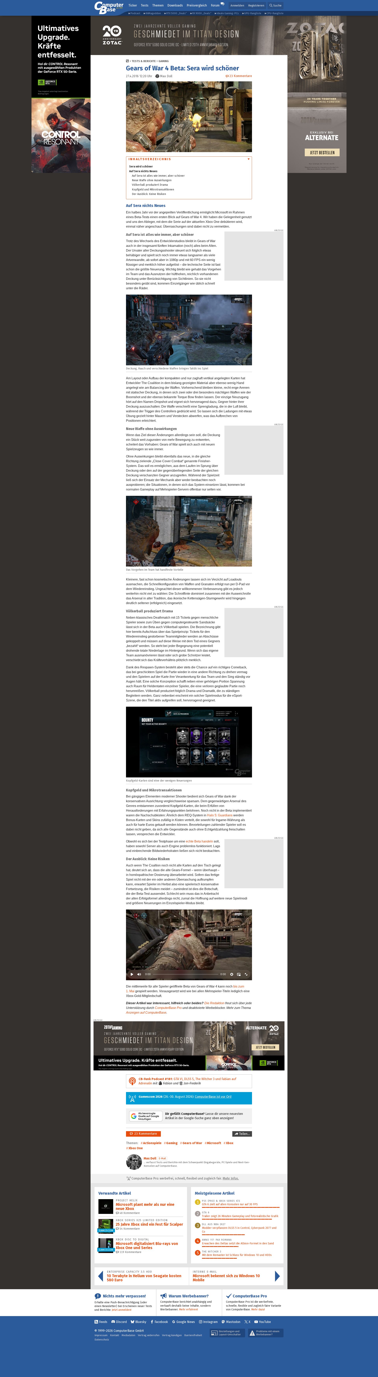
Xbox (229, 1143)
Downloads (175, 5)
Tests (144, 5)
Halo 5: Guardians (220, 815)
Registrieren (256, 5)
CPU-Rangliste (275, 13)
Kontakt (114, 1335)
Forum (215, 5)
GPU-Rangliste (252, 13)
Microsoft (214, 1143)
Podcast (135, 13)
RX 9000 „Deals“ (201, 13)
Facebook (161, 1322)
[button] (276, 5)
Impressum (100, 1335)
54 (129, 1228)
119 (130, 1252)
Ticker (132, 5)
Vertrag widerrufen (148, 1335)
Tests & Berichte (144, 61)
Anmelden (237, 5)
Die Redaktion (214, 1003)
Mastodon (233, 1322)
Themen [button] (158, 5)
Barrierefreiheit (193, 1335)
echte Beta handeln (199, 841)
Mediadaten (128, 1335)
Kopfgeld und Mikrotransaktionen (153, 189)
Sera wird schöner (141, 166)
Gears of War (192, 1143)
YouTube (265, 1322)
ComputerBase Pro (168, 1008)
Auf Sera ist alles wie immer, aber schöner (158, 175)
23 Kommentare (145, 1133)
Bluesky (140, 1322)
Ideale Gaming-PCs (228, 13)
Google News (185, 1322)
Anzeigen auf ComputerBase (146, 1012)
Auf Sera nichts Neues (143, 171)
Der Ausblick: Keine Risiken (149, 194)
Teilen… (244, 1134)
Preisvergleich (197, 5)
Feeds (103, 1322)
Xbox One (136, 1148)
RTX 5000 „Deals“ (176, 13)
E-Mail (162, 1158)
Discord (121, 1322)
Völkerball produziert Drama (150, 184)
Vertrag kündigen (172, 1335)
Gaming (163, 61)
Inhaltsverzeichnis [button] (150, 159)
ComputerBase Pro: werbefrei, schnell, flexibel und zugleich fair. (185, 1178)
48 (129, 1213)
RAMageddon (153, 13)
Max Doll (150, 1158)
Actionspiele (152, 1143)
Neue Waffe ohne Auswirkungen (151, 180)
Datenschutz (101, 1339)
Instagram (210, 1322)
